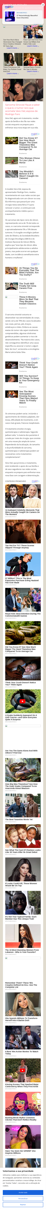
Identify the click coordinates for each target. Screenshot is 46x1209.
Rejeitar (23, 1205)
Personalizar (23, 1198)
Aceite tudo (23, 1192)
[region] (23, 1188)
